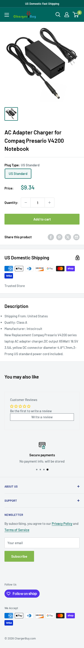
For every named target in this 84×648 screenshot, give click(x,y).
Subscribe (19, 556)
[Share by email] (76, 237)
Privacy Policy (62, 523)
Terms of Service (16, 530)
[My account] (67, 14)
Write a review (42, 417)
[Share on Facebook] (51, 237)
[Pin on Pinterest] (59, 237)
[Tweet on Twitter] (68, 237)
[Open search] (58, 14)
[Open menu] (6, 15)
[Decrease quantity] (25, 202)
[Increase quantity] (49, 202)
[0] (76, 14)
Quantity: (11, 202)
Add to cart (42, 219)
